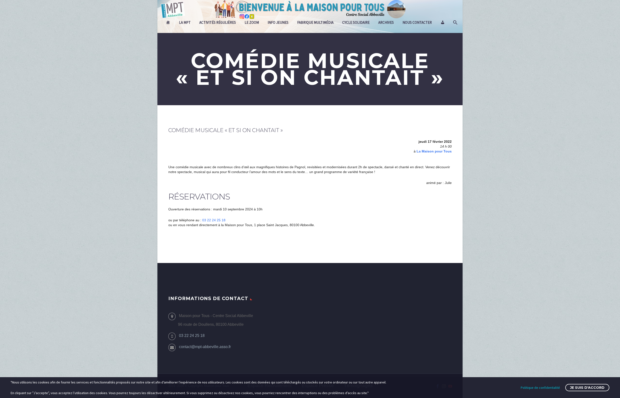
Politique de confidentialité (540, 387)
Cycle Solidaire (356, 22)
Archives (386, 22)
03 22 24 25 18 (213, 220)
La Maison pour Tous (434, 151)
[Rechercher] (454, 22)
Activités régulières (217, 22)
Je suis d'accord (587, 387)
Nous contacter (417, 22)
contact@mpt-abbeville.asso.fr (205, 347)
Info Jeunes (278, 22)
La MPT (185, 22)
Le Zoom (252, 22)
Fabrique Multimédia (315, 22)
